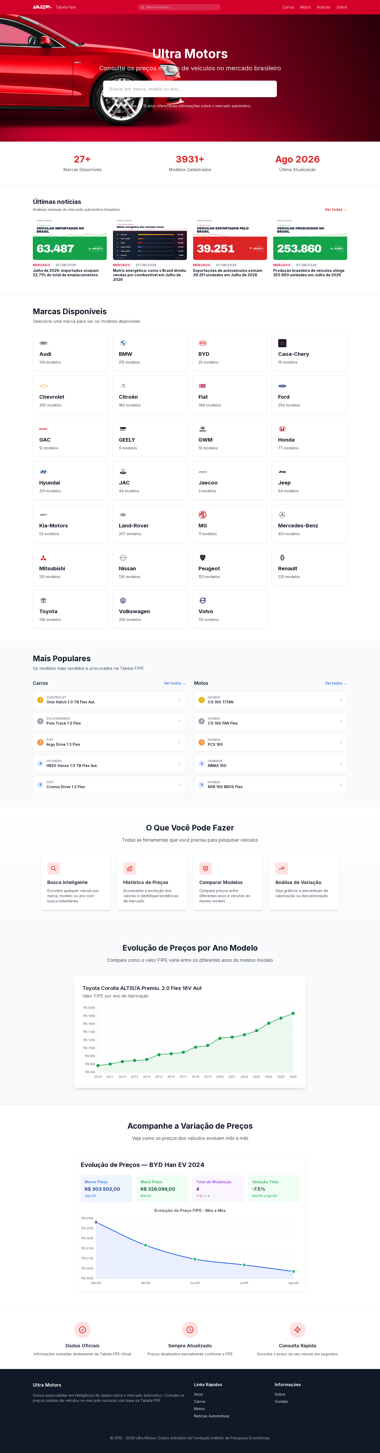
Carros (288, 7)
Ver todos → (175, 683)
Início (198, 1394)
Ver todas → (336, 209)
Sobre (342, 7)
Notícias (323, 7)
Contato (281, 1401)
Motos (305, 7)
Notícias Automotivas (211, 1416)
